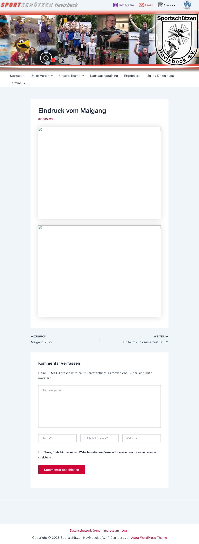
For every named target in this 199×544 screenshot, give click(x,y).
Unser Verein (40, 76)
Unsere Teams (69, 76)
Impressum (111, 530)
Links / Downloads (160, 76)
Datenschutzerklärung (85, 530)
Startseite (17, 76)
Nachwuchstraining (104, 76)
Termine (16, 83)
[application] (51, 75)
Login (125, 530)
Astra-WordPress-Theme (149, 538)
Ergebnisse (132, 76)
